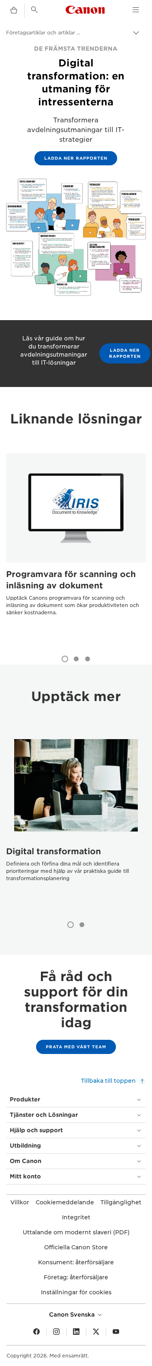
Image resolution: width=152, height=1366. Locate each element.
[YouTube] (116, 1332)
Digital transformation (53, 851)
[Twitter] (96, 1332)
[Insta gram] (56, 1332)
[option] (76, 550)
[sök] (34, 9)
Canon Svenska (72, 1314)
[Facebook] (36, 1332)
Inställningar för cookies (76, 1292)
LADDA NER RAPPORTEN (75, 158)
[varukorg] (13, 10)
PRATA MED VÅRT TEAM (76, 1046)
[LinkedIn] (76, 1332)
